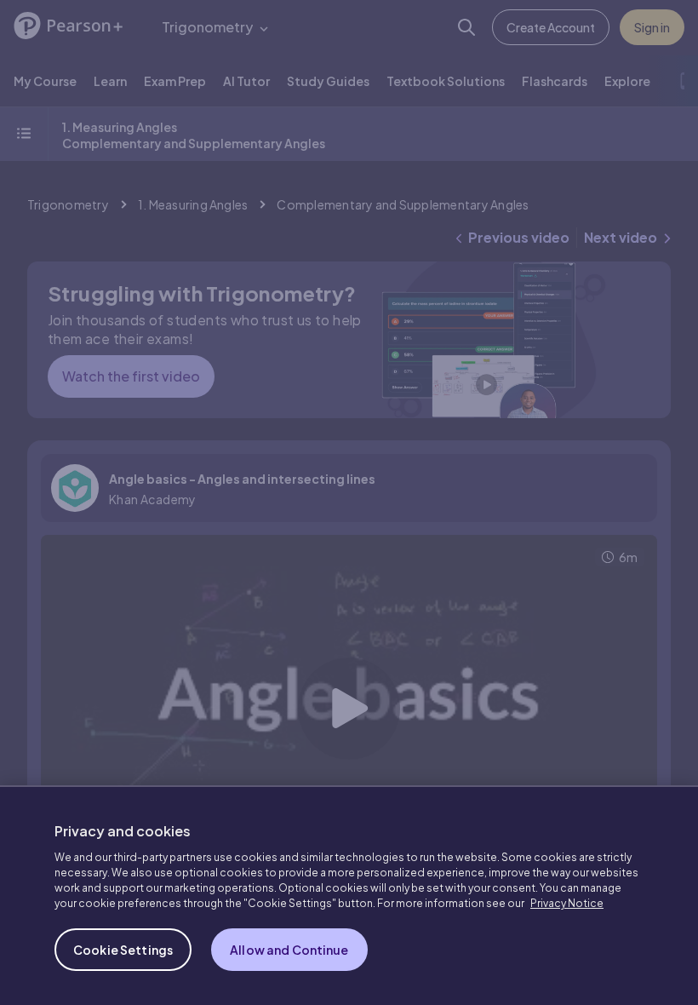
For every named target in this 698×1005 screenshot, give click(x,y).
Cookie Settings (123, 949)
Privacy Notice (567, 903)
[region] (349, 895)
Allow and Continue (289, 949)
